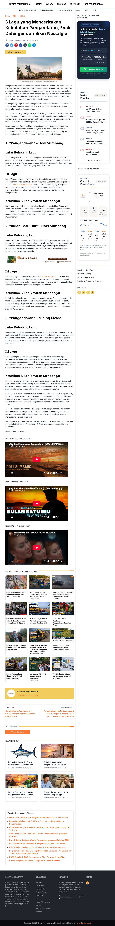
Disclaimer (40, 886)
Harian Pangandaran (83, 923)
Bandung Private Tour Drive (89, 281)
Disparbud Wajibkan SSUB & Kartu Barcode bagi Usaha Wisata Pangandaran (38, 595)
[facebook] (106, 4)
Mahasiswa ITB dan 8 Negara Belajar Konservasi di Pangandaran (38, 677)
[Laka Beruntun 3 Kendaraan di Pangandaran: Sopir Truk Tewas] (63, 608)
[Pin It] (16, 45)
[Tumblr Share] (25, 45)
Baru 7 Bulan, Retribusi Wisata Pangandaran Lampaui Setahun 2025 (38, 621)
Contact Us (40, 895)
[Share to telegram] (34, 45)
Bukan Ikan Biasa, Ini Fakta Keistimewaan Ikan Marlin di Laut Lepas (20, 764)
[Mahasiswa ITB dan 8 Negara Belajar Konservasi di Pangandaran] (39, 664)
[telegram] (79, 292)
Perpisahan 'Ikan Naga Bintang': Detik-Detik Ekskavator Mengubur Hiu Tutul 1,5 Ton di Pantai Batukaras (38, 649)
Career (38, 905)
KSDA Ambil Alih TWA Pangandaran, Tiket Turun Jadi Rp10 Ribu (61, 647)
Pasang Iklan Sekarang (95, 69)
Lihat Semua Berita (93, 160)
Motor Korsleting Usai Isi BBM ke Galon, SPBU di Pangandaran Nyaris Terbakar (62, 595)
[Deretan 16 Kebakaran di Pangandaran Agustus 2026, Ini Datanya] (16, 582)
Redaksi (39, 882)
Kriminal (78, 10)
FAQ (37, 899)
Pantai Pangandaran (23, 184)
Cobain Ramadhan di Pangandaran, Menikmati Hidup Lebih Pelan (55, 764)
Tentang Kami (41, 889)
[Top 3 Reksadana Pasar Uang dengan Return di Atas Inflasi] (63, 664)
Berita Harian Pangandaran (28, 695)
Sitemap (39, 912)
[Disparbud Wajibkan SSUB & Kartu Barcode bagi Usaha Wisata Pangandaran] (39, 582)
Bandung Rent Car (85, 270)
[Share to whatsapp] (29, 45)
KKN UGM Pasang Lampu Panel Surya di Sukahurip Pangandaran (16, 647)
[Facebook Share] (7, 45)
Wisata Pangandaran (47, 10)
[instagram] (108, 4)
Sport (86, 10)
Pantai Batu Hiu (48, 276)
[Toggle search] (112, 4)
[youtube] (83, 292)
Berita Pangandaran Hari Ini (28, 10)
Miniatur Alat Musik (85, 277)
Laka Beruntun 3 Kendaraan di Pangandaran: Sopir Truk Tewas (62, 622)
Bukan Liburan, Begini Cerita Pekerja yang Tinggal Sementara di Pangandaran (56, 794)
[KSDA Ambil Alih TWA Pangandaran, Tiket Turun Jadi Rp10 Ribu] (63, 635)
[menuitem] (20, 4)
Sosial (94, 10)
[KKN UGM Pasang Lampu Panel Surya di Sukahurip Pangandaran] (16, 635)
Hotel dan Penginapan (65, 10)
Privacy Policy (41, 892)
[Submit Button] (80, 897)
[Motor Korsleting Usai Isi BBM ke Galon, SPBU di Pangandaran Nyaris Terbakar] (63, 582)
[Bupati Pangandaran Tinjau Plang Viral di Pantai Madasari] (16, 664)
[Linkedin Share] (20, 45)
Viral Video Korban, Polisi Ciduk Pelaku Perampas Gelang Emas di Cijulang (16, 621)
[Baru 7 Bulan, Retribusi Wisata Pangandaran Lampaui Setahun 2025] (39, 608)
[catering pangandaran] (39, 259)
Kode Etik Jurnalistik (43, 902)
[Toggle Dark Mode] (111, 4)
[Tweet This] (11, 45)
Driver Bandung (84, 274)
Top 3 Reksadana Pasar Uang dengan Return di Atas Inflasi (62, 676)
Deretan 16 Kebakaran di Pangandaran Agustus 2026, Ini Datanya (15, 594)
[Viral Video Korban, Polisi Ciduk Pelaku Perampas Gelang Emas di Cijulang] (16, 608)
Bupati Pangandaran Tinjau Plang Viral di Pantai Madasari (14, 676)
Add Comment (18, 732)
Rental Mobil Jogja (43, 908)
